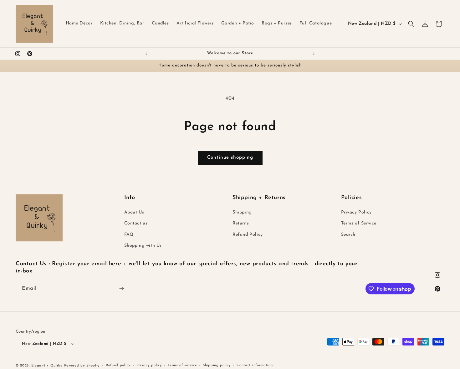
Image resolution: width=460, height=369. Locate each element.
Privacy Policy (356, 212)
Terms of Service (359, 223)
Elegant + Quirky (47, 365)
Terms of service (182, 365)
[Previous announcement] (146, 54)
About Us (134, 212)
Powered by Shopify (82, 365)
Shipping (242, 212)
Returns (241, 223)
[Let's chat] (121, 289)
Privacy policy (149, 365)
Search (348, 234)
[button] (411, 24)
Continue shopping (230, 157)
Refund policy (118, 365)
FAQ (129, 234)
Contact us (136, 223)
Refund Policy (248, 234)
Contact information (255, 365)
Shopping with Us (143, 245)
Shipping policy (217, 365)
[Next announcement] (313, 54)
